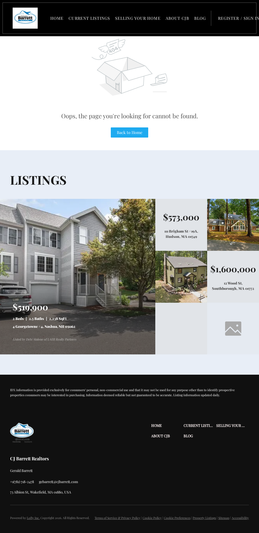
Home (56, 18)
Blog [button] (200, 18)
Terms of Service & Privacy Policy (117, 518)
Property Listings (204, 518)
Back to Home (129, 132)
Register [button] (228, 18)
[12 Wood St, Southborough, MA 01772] (181, 301)
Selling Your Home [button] (138, 18)
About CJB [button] (177, 18)
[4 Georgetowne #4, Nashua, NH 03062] (77, 353)
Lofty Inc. (33, 518)
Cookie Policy (152, 518)
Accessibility (240, 518)
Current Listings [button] (89, 18)
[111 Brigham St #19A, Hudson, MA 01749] (233, 250)
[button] (25, 18)
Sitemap (223, 518)
